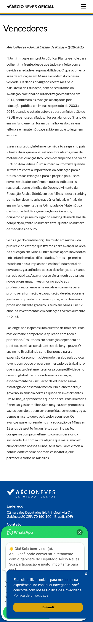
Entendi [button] (48, 607)
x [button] (86, 573)
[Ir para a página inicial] (31, 492)
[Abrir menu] (85, 6)
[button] (80, 532)
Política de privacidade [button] (30, 595)
